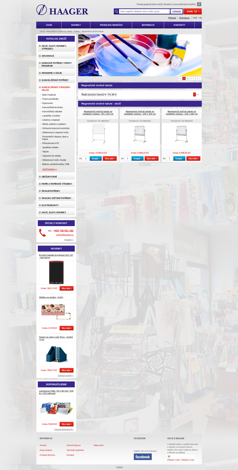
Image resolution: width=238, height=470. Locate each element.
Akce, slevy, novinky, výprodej (54, 47)
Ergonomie (47, 103)
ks (80, 158)
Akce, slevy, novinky (54, 212)
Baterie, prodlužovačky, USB (55, 164)
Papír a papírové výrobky (57, 184)
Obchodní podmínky (75, 450)
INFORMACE (148, 25)
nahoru (120, 467)
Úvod (42, 31)
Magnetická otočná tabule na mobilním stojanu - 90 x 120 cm (98, 112)
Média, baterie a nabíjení (54, 124)
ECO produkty (50, 205)
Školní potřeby (51, 191)
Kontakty (70, 455)
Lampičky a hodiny (51, 116)
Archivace (48, 56)
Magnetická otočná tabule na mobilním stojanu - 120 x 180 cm (182, 112)
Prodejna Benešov (47, 455)
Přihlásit (172, 18)
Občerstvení (49, 177)
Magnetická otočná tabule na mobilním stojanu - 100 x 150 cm (140, 112)
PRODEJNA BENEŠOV (111, 25)
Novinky (43, 445)
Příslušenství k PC (50, 143)
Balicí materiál (49, 95)
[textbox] (144, 11)
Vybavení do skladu (51, 156)
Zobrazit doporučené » (64, 429)
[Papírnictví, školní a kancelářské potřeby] (62, 10)
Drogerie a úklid (52, 73)
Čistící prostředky (50, 99)
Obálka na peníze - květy (51, 297)
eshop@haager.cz (65, 235)
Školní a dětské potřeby (56, 198)
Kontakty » (69, 240)
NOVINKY (76, 25)
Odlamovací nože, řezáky (54, 160)
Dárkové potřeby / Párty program (57, 64)
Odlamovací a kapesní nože (55, 132)
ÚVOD (49, 25)
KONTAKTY (179, 25)
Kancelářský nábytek (52, 111)
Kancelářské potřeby (55, 80)
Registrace (184, 18)
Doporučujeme (46, 450)
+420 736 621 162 (63, 230)
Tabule (45, 151)
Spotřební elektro (50, 147)
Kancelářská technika (52, 107)
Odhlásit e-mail (187, 460)
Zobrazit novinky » (66, 375)
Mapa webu (98, 445)
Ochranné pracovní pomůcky (56, 128)
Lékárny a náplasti (51, 120)
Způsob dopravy (74, 445)
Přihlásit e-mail (173, 460)
